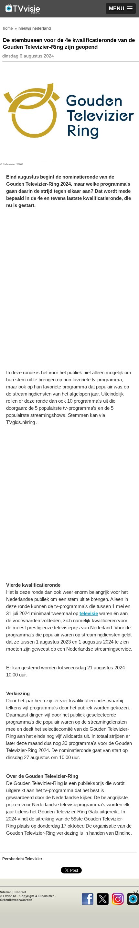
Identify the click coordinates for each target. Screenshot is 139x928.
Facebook (87, 897)
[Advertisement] (69, 292)
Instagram (118, 897)
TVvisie (133, 897)
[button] (121, 8)
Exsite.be (9, 896)
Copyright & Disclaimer (36, 896)
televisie (89, 613)
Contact (20, 892)
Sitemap (6, 892)
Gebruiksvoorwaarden (16, 900)
